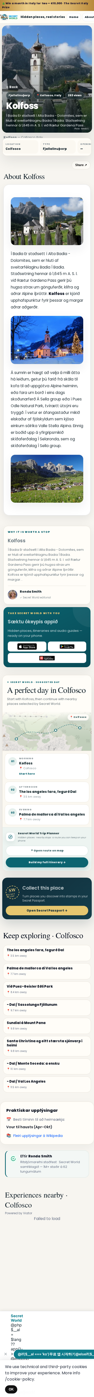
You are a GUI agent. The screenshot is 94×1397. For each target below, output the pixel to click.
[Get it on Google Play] (67, 647)
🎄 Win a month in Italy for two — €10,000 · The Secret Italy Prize (45, 5)
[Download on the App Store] (27, 647)
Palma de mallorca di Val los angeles (52, 814)
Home (73, 17)
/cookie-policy (19, 1379)
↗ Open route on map (47, 850)
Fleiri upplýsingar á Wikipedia (38, 1135)
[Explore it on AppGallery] (47, 658)
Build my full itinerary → (47, 862)
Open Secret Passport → (47, 910)
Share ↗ (81, 165)
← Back (12, 87)
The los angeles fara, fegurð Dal (47, 791)
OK (11, 1389)
